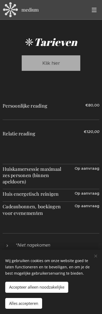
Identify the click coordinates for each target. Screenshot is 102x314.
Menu (94, 9)
